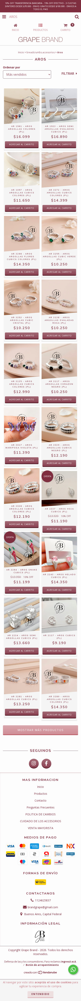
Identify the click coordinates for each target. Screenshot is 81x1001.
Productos (40, 793)
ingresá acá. (69, 961)
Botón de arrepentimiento (42, 965)
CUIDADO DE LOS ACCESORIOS (40, 821)
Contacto (40, 800)
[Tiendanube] (40, 973)
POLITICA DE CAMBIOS (40, 814)
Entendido (40, 994)
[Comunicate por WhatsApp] (73, 969)
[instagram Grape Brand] (34, 764)
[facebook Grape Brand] (46, 764)
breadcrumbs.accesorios (41, 52)
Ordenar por (11, 67)
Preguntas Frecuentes (40, 807)
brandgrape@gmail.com (43, 907)
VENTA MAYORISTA (40, 828)
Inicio (21, 52)
